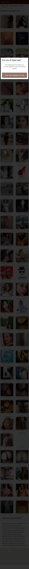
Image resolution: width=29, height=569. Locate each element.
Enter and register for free (14, 75)
